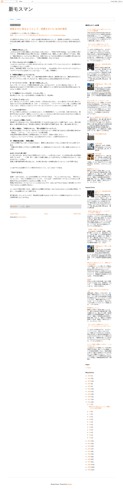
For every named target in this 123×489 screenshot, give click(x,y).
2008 (89, 459)
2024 (89, 381)
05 (90, 427)
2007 (89, 462)
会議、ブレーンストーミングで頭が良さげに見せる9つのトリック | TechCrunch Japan (38, 35)
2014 (89, 443)
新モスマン (21, 9)
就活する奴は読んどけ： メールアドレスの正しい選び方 (99, 212)
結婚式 (89, 279)
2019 (89, 394)
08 (90, 419)
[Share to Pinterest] (29, 206)
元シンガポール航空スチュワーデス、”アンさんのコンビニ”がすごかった (99, 45)
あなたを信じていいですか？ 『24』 (98, 100)
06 (90, 424)
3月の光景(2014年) (101, 134)
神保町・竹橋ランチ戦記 (95, 229)
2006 (89, 464)
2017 (89, 399)
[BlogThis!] (24, 206)
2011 (89, 451)
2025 (89, 378)
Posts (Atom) (22, 217)
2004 (89, 469)
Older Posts (77, 214)
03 (90, 432)
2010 (89, 454)
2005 (89, 467)
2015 (89, 441)
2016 (89, 402)
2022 (89, 386)
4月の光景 (98, 154)
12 (90, 404)
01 (90, 437)
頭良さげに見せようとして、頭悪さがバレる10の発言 (38, 29)
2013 (89, 446)
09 (90, 416)
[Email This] (22, 206)
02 (90, 435)
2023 (89, 383)
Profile (18, 19)
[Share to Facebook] (27, 206)
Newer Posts (14, 214)
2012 (89, 449)
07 (90, 422)
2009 (89, 456)
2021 (89, 389)
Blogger (69, 484)
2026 (89, 376)
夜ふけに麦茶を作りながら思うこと (100, 117)
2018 (89, 396)
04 (90, 430)
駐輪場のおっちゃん (93, 169)
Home (12, 19)
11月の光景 (98, 143)
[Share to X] (25, 206)
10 (90, 414)
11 (90, 411)
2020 (89, 391)
